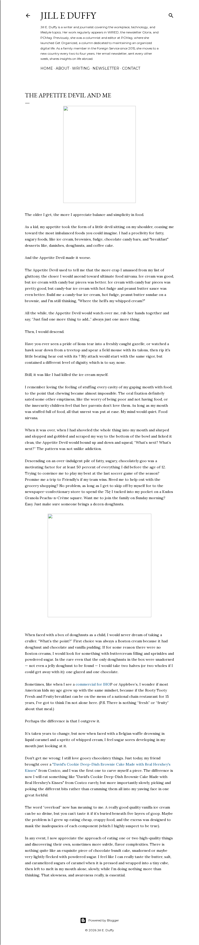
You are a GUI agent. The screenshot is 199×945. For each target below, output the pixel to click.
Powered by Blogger (103, 920)
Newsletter (106, 68)
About (62, 68)
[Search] (171, 14)
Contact (131, 68)
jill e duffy (68, 15)
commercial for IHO (93, 684)
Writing (81, 68)
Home (46, 68)
